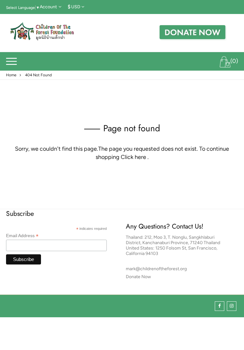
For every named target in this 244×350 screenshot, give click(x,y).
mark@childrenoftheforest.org (156, 268)
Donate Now (138, 276)
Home (11, 75)
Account (48, 7)
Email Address (22, 236)
